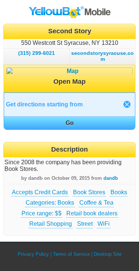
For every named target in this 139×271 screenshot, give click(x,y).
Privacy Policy (33, 254)
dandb (110, 178)
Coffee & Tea (96, 202)
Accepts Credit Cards (40, 192)
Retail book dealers (92, 213)
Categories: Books (50, 202)
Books (118, 192)
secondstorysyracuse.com (102, 56)
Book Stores (89, 192)
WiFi (103, 224)
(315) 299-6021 (36, 53)
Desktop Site (108, 254)
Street (85, 224)
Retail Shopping (50, 224)
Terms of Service (71, 254)
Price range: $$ (41, 213)
